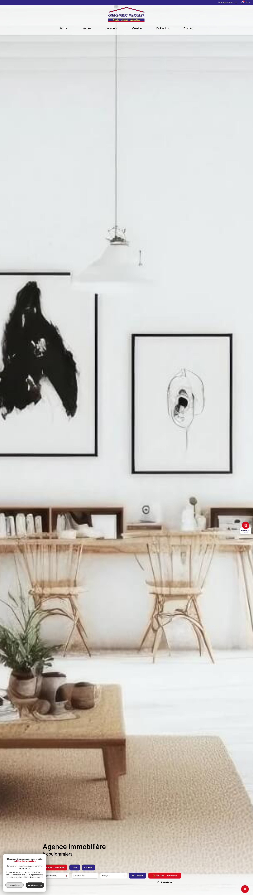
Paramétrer (14, 885)
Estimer (88, 867)
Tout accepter (35, 885)
